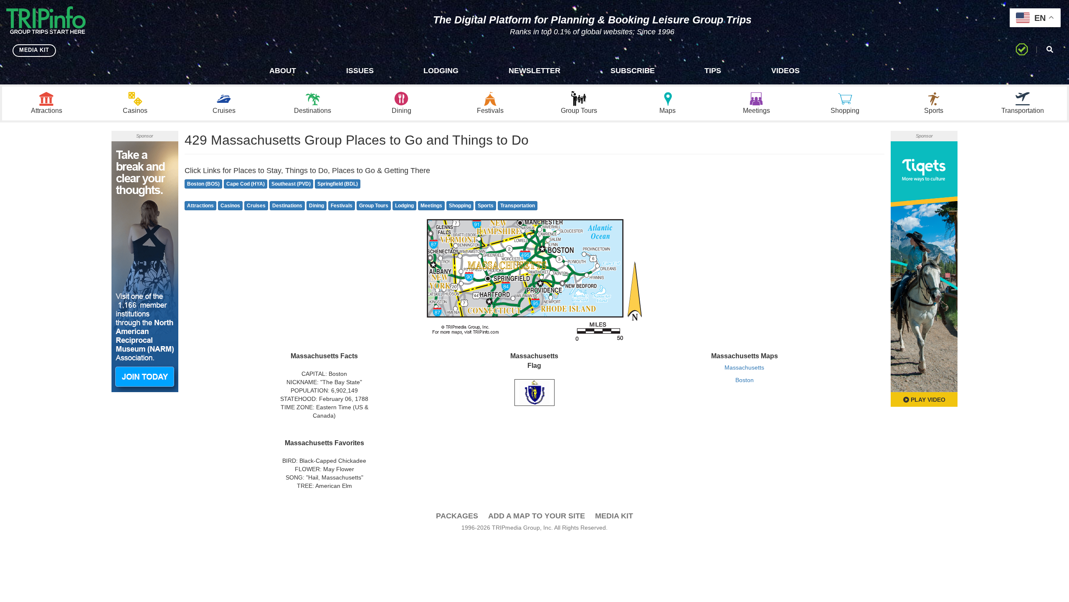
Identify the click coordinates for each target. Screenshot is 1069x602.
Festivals (341, 206)
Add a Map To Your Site (536, 516)
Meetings (431, 206)
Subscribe (632, 70)
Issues (360, 70)
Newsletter (534, 70)
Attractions (200, 206)
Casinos (230, 206)
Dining (316, 206)
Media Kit (614, 516)
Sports (486, 206)
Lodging (441, 70)
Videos (785, 70)
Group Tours (373, 206)
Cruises (256, 206)
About (282, 70)
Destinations (287, 206)
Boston (744, 380)
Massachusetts (744, 367)
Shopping (460, 206)
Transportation (517, 206)
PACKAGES (457, 516)
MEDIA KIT (34, 50)
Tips (712, 70)
